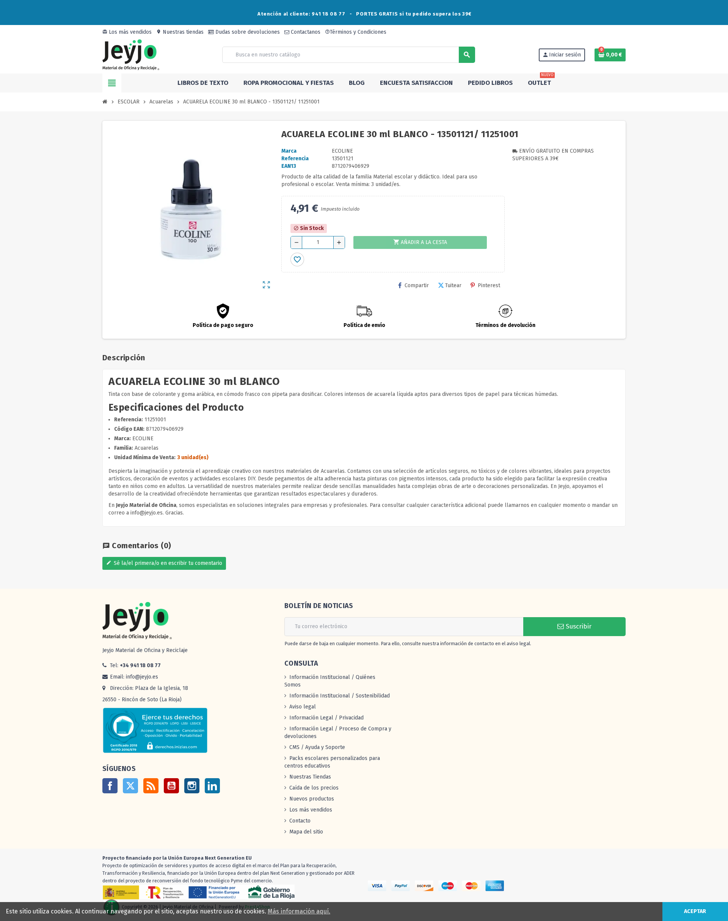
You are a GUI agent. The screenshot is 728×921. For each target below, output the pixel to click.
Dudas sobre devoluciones (247, 32)
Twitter (130, 785)
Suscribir (578, 626)
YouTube (171, 785)
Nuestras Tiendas (310, 777)
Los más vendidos (127, 32)
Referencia (295, 158)
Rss (150, 785)
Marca (289, 151)
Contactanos (304, 32)
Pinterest (489, 285)
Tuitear (453, 285)
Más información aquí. (299, 911)
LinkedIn (212, 785)
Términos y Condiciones (355, 32)
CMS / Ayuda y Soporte (317, 747)
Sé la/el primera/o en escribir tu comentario (164, 563)
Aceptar (695, 911)
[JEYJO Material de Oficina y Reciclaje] (130, 54)
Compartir (417, 285)
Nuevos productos (311, 799)
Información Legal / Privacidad (326, 718)
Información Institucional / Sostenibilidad (339, 696)
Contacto (300, 821)
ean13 (288, 166)
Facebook (110, 785)
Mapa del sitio (306, 832)
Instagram (191, 785)
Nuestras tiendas (180, 32)
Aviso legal (302, 707)
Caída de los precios (314, 788)
